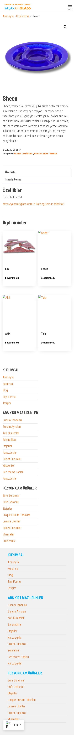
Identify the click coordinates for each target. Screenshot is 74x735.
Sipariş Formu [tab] (13, 179)
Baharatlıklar (10, 439)
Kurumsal (8, 384)
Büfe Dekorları (11, 502)
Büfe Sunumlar (11, 495)
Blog (5, 390)
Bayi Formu (9, 397)
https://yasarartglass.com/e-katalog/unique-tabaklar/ (34, 204)
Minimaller (8, 534)
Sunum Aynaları (12, 426)
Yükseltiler (9, 465)
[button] (65, 27)
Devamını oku (12, 278)
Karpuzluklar (10, 452)
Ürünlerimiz (22, 16)
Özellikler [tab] (11, 172)
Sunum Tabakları (12, 420)
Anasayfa (8, 16)
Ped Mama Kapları (13, 472)
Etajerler (7, 446)
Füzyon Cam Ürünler (23, 153)
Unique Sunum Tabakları (45, 153)
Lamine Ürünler (11, 521)
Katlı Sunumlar (11, 433)
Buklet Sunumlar (12, 459)
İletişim (7, 403)
